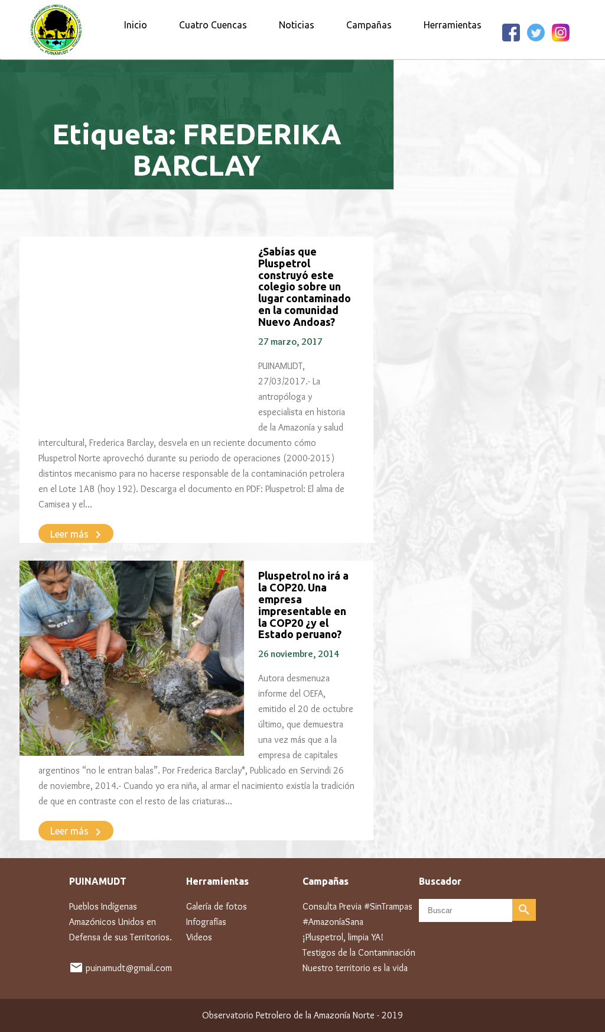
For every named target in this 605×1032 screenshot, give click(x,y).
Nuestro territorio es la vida (355, 967)
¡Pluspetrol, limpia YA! (342, 937)
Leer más (77, 535)
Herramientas (453, 25)
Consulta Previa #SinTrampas (357, 906)
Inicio (135, 25)
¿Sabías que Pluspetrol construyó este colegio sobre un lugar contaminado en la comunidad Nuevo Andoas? (304, 286)
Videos (199, 937)
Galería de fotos (216, 906)
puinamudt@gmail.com (129, 967)
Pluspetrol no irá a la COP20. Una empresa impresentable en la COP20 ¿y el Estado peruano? (303, 605)
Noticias (296, 25)
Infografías (206, 921)
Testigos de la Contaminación (358, 952)
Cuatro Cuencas (213, 25)
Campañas (369, 25)
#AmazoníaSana (332, 921)
